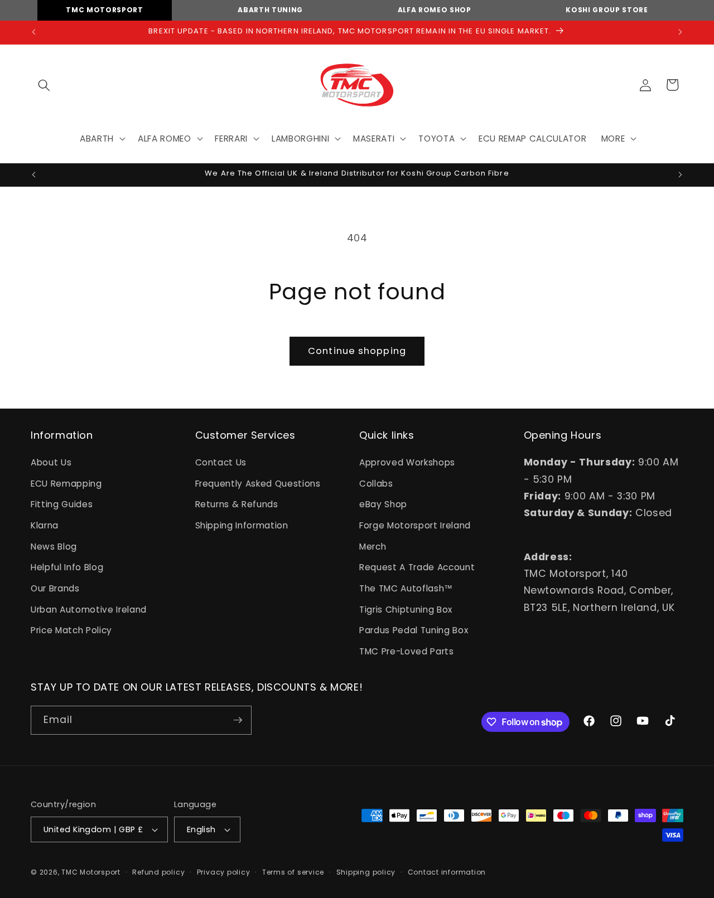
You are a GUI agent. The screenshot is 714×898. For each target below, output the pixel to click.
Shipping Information (241, 525)
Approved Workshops (407, 462)
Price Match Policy (71, 630)
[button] (44, 84)
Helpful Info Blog (67, 567)
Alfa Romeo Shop (434, 9)
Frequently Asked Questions (258, 483)
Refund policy (158, 872)
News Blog (54, 546)
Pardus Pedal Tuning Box (413, 630)
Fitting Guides (62, 504)
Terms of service (293, 872)
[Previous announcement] (34, 32)
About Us (51, 462)
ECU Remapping (66, 483)
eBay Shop (383, 504)
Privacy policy (223, 872)
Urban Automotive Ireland (89, 609)
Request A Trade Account (417, 567)
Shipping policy (366, 872)
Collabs (376, 483)
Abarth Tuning (270, 9)
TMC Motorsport (104, 9)
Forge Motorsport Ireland (415, 525)
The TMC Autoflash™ (406, 588)
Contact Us (221, 462)
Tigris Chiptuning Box (405, 609)
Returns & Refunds (236, 504)
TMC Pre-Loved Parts (406, 651)
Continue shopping (357, 350)
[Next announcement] (680, 32)
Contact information (447, 872)
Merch (372, 546)
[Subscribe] (237, 720)
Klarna (45, 525)
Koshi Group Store (607, 9)
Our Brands (55, 588)
